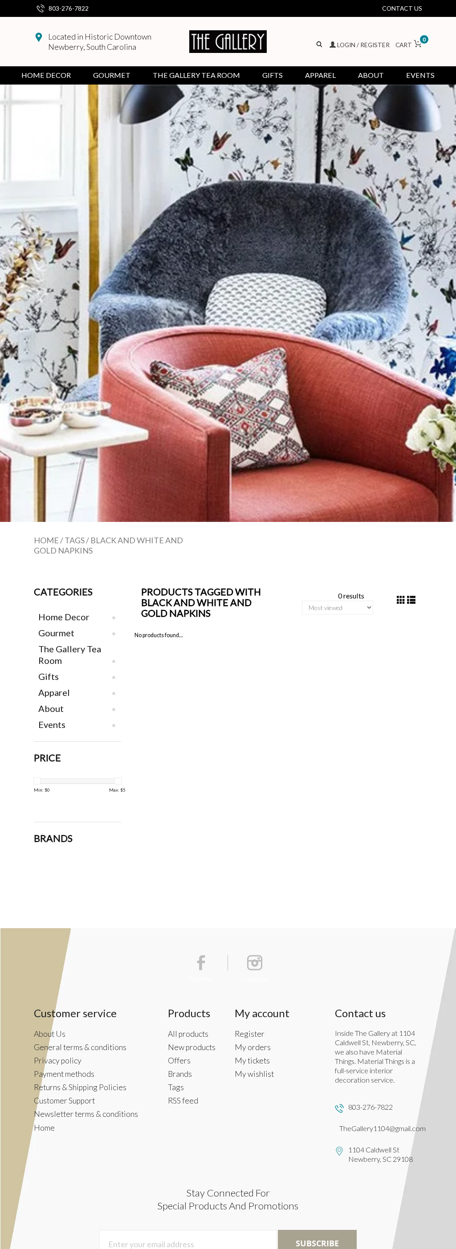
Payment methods (64, 1074)
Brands (180, 1074)
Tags (75, 540)
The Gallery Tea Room (196, 75)
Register (250, 1034)
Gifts (272, 75)
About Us (49, 1034)
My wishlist (254, 1074)
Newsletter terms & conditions (86, 1114)
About (371, 75)
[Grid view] (401, 600)
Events (420, 75)
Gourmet (111, 75)
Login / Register (363, 45)
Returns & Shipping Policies (80, 1087)
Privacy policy (57, 1060)
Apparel (320, 75)
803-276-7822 (69, 8)
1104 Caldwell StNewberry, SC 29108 (380, 1154)
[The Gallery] (228, 41)
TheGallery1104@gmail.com (382, 1128)
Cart (408, 45)
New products (192, 1047)
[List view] (411, 600)
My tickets (252, 1060)
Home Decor (46, 75)
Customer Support (64, 1100)
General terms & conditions (80, 1047)
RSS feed (183, 1100)
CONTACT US (402, 8)
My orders (253, 1047)
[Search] (320, 45)
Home (46, 540)
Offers (179, 1060)
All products (188, 1034)
